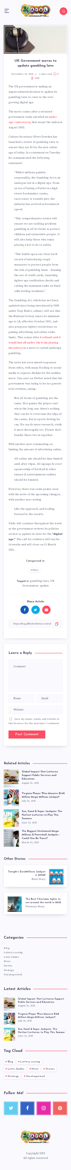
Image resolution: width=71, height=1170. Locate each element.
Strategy (9, 970)
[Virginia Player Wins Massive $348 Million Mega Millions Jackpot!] (9, 1019)
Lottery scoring (13, 952)
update (44, 585)
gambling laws (39, 581)
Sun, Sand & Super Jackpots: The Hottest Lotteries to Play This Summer (42, 815)
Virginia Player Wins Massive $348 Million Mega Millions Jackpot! (43, 795)
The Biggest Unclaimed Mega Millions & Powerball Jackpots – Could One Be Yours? (41, 835)
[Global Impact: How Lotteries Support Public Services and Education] (9, 1004)
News (35, 570)
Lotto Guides (11, 956)
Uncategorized (13, 974)
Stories (8, 965)
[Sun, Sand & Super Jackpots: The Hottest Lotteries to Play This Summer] (9, 1034)
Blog (7, 948)
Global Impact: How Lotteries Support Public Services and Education (40, 775)
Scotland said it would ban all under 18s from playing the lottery (35, 343)
